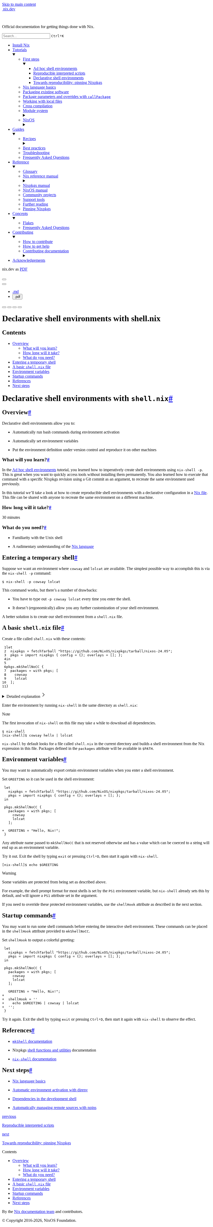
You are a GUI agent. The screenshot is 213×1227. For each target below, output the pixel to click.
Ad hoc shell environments (55, 68)
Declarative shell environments (58, 78)
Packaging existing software (46, 92)
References (21, 381)
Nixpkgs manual (36, 185)
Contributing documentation (46, 251)
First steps (31, 59)
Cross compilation (37, 106)
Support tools (34, 199)
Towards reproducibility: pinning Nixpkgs (67, 82)
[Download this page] (4, 284)
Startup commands (27, 376)
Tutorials (19, 50)
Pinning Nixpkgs (37, 209)
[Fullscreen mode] (4, 307)
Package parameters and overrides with (67, 96)
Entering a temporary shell (34, 362)
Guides (18, 129)
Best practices (34, 148)
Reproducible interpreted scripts (59, 73)
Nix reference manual (40, 176)
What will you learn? (40, 348)
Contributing (22, 232)
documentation (32, 1041)
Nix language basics (39, 87)
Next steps (21, 385)
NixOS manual (35, 190)
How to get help (36, 246)
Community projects (39, 195)
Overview (20, 343)
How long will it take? (41, 353)
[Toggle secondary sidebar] (20, 307)
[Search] (14, 307)
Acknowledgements (28, 260)
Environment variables (30, 371)
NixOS (29, 120)
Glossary (30, 171)
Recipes (29, 138)
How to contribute (38, 241)
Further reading (35, 204)
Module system (35, 110)
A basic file (31, 367)
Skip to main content (19, 4)
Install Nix (21, 45)
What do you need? (39, 357)
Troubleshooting (36, 152)
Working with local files (42, 101)
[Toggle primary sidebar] (4, 279)
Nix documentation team (34, 1211)
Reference (20, 162)
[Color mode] (9, 307)
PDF (24, 269)
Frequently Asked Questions (46, 157)
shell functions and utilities (49, 1050)
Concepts (20, 213)
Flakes (28, 223)
